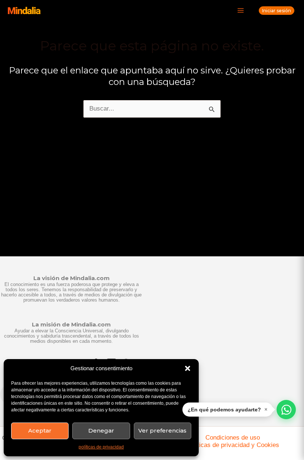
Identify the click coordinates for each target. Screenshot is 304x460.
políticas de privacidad (101, 447)
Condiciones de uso (232, 437)
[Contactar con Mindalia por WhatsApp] (286, 409)
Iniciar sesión (276, 10)
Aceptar (40, 430)
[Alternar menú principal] (241, 10)
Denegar (101, 430)
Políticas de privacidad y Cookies (232, 444)
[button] (187, 368)
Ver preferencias (162, 430)
